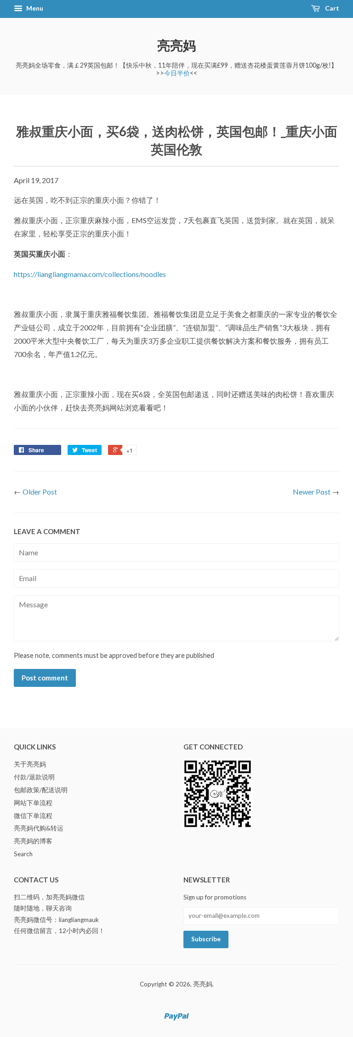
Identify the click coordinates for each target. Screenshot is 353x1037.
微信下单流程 (33, 815)
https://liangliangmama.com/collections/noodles (90, 274)
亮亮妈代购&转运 (38, 828)
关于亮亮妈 (30, 764)
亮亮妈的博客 (33, 841)
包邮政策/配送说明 (41, 790)
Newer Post (311, 491)
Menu (34, 8)
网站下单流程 (33, 803)
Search (23, 854)
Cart (331, 8)
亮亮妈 (176, 45)
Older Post (40, 491)
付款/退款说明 (34, 777)
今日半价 (177, 73)
